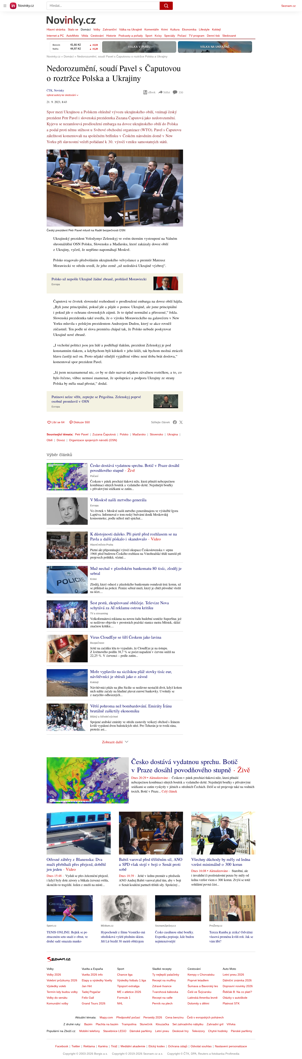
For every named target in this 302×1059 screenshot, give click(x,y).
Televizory (198, 1031)
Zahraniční (110, 29)
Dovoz (61, 440)
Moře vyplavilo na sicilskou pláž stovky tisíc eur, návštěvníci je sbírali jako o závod (131, 674)
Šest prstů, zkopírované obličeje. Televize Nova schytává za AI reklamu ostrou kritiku (129, 605)
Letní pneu (162, 1031)
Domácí (86, 29)
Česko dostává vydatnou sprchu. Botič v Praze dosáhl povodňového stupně (134, 468)
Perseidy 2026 (152, 1017)
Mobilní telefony (89, 1031)
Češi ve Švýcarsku (199, 992)
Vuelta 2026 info (92, 974)
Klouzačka (162, 1024)
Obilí (50, 440)
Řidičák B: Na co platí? (237, 992)
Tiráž (114, 1046)
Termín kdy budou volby (62, 992)
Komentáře (151, 29)
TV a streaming (99, 613)
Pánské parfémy (241, 1031)
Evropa (56, 284)
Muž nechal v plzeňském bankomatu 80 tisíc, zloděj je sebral (136, 571)
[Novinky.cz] (71, 21)
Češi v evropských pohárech (205, 1017)
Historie (111, 35)
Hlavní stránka (56, 29)
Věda (84, 35)
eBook (152, 92)
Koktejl (216, 29)
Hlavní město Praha (101, 544)
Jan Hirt (87, 986)
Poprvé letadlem (198, 980)
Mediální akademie (133, 1046)
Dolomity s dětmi (198, 1003)
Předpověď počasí (128, 1017)
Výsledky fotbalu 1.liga (131, 980)
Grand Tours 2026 (93, 1003)
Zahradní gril (215, 1024)
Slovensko (156, 434)
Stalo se (73, 29)
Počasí (182, 35)
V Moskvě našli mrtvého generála (118, 500)
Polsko (124, 434)
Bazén (88, 1024)
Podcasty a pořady (131, 35)
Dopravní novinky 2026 (238, 986)
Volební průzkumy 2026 (62, 980)
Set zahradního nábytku (187, 1024)
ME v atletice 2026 (129, 992)
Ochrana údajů (177, 1046)
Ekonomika (189, 29)
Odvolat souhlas (201, 1046)
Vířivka (231, 1024)
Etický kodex (157, 1046)
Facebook (61, 1046)
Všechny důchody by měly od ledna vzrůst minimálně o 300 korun (220, 862)
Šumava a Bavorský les (203, 986)
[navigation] (5, 5)
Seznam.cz (288, 5)
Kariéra (103, 1046)
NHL (120, 1003)
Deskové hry (180, 1031)
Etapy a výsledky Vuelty (97, 980)
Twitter (75, 1046)
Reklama (89, 1046)
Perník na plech (162, 1003)
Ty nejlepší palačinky (165, 974)
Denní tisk (213, 35)
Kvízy (158, 35)
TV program (196, 35)
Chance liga (125, 974)
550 (181, 92)
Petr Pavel (81, 434)
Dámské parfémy (141, 1031)
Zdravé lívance (162, 986)
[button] (115, 188)
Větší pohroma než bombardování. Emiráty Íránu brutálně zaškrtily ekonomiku (131, 708)
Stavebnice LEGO (114, 1031)
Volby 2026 (54, 974)
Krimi (164, 29)
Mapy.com (106, 1017)
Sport (148, 35)
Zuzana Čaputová (104, 434)
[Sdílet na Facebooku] (175, 422)
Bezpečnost (97, 643)
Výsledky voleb (56, 986)
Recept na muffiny (164, 980)
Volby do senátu (57, 997)
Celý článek (169, 791)
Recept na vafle (162, 997)
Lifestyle (204, 29)
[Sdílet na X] (181, 422)
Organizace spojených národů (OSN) (93, 440)
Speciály (169, 35)
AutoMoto (72, 35)
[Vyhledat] (166, 6)
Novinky (59, 90)
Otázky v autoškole (235, 997)
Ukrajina (172, 434)
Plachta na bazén (107, 1024)
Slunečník (146, 1024)
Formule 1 (123, 997)
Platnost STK (231, 1003)
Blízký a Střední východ (104, 716)
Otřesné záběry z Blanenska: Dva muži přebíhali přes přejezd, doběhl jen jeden (76, 864)
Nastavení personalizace (231, 1046)
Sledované (229, 35)
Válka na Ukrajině (130, 29)
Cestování (97, 35)
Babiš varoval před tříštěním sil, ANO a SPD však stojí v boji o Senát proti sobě (150, 864)
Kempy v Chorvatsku (201, 974)
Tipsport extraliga (128, 986)
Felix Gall (88, 997)
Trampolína (129, 1024)
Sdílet (166, 92)
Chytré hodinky (218, 1031)
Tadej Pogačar (91, 992)
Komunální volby (57, 1003)
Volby (96, 29)
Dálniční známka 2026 (237, 980)
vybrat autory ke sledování (61, 95)
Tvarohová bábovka (165, 992)
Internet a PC (55, 35)
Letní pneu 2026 (233, 974)
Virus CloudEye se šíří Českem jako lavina (125, 637)
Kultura (175, 29)
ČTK (49, 90)
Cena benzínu (174, 1017)
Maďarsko (139, 434)
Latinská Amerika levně (203, 997)
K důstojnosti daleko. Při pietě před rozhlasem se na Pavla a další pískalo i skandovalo (133, 536)
